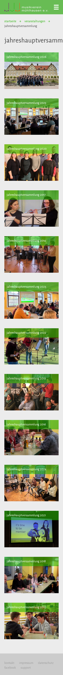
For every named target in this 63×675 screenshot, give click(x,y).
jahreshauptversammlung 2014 (26, 240)
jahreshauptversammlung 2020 (27, 148)
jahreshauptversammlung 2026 (26, 57)
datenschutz (46, 663)
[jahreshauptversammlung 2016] (31, 437)
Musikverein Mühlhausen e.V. (26, 7)
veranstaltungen (34, 21)
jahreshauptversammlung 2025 (26, 286)
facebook (10, 667)
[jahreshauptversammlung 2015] (31, 621)
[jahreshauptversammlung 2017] (31, 208)
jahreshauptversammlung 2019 (26, 378)
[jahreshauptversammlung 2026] (31, 70)
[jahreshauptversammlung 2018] (31, 575)
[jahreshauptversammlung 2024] (31, 483)
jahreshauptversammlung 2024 (26, 469)
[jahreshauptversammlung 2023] (31, 116)
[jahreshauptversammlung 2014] (31, 254)
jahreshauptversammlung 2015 (26, 607)
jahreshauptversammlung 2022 (26, 332)
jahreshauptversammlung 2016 (26, 424)
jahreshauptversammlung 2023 (26, 103)
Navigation (56, 7)
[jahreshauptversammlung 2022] (31, 346)
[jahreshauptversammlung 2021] (31, 529)
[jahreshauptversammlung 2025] (31, 300)
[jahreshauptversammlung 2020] (31, 162)
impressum (26, 663)
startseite (10, 21)
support (26, 667)
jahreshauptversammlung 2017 (26, 194)
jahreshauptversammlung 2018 (26, 561)
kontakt (9, 663)
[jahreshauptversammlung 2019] (31, 392)
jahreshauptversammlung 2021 (26, 515)
